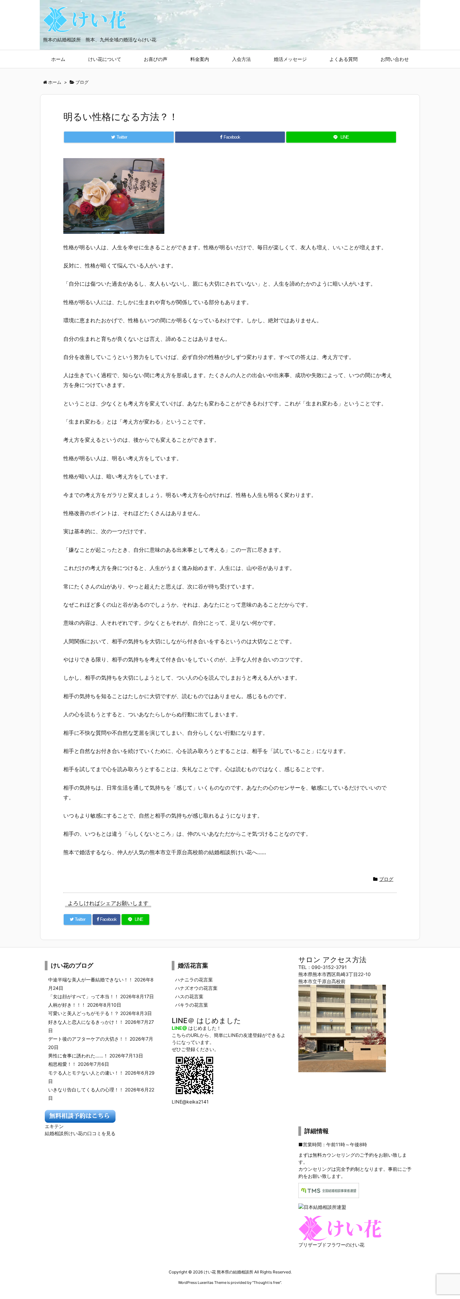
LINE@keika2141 (190, 1102)
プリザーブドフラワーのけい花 (331, 1245)
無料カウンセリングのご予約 (343, 1155)
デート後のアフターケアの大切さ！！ (88, 1039)
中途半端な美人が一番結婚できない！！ (90, 979)
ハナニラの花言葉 (194, 979)
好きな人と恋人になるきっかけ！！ (86, 1022)
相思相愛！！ (62, 1064)
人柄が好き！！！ (67, 1005)
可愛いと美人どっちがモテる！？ (83, 1013)
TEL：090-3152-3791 (322, 967)
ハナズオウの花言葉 (196, 988)
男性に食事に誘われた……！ (78, 1055)
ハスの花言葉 (189, 996)
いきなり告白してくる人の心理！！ (86, 1089)
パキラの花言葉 (191, 1005)
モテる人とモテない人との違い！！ (86, 1073)
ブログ (386, 879)
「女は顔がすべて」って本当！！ (83, 996)
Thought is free (267, 1282)
